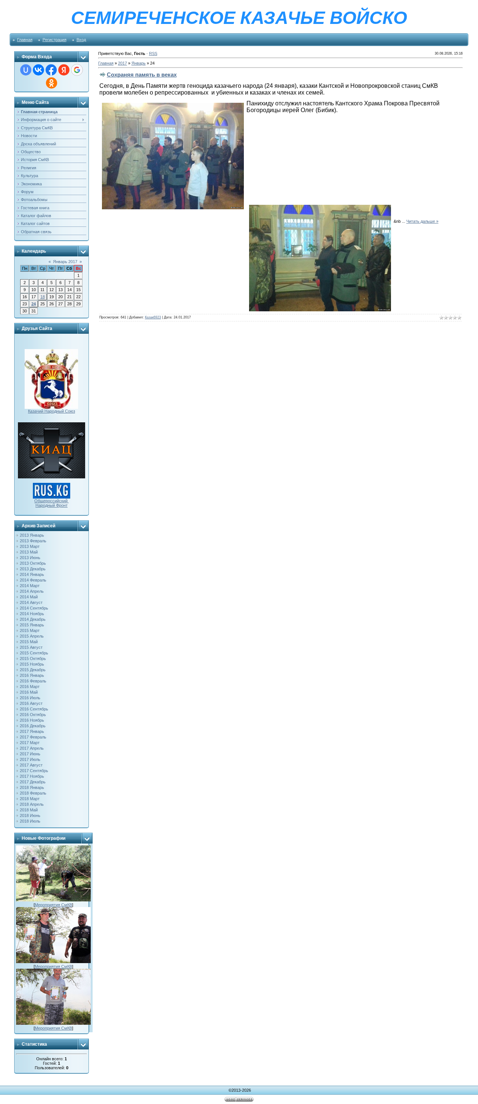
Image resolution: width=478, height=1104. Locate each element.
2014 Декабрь (33, 619)
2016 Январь (32, 675)
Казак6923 (153, 317)
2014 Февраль (33, 580)
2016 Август (31, 703)
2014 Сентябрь (34, 608)
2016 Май (29, 692)
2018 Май (29, 810)
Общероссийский (51, 501)
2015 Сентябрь (34, 653)
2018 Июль (30, 821)
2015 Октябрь (33, 658)
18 (42, 296)
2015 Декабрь (33, 669)
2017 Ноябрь (32, 776)
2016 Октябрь (33, 714)
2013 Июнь (30, 557)
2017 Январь (32, 731)
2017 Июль (30, 759)
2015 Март (30, 630)
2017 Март (30, 742)
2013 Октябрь (33, 563)
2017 (122, 63)
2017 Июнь (30, 754)
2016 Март (30, 686)
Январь (138, 63)
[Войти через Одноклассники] (51, 83)
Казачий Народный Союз (51, 411)
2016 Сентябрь (34, 709)
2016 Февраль (33, 681)
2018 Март (30, 798)
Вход (81, 39)
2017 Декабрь (33, 782)
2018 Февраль (33, 793)
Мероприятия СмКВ (53, 905)
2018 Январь (32, 787)
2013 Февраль (33, 541)
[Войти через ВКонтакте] (38, 69)
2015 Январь (32, 625)
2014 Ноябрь (32, 613)
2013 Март (30, 546)
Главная (24, 39)
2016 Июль (30, 698)
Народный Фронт (51, 505)
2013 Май (29, 552)
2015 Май (29, 641)
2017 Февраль (33, 737)
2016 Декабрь (33, 726)
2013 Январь (32, 535)
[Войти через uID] (25, 69)
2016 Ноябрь (32, 720)
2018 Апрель (32, 804)
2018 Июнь (30, 815)
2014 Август (31, 602)
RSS (153, 53)
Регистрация (54, 39)
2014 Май (29, 597)
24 (33, 304)
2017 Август (31, 765)
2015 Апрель (32, 636)
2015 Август (31, 647)
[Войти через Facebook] (51, 69)
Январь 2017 (65, 261)
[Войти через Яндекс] (63, 69)
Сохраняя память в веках (142, 74)
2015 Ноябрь (32, 664)
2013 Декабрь (33, 569)
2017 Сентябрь (34, 770)
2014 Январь (32, 574)
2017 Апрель (32, 748)
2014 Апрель (32, 591)
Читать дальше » (422, 221)
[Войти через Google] (77, 70)
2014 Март (30, 585)
